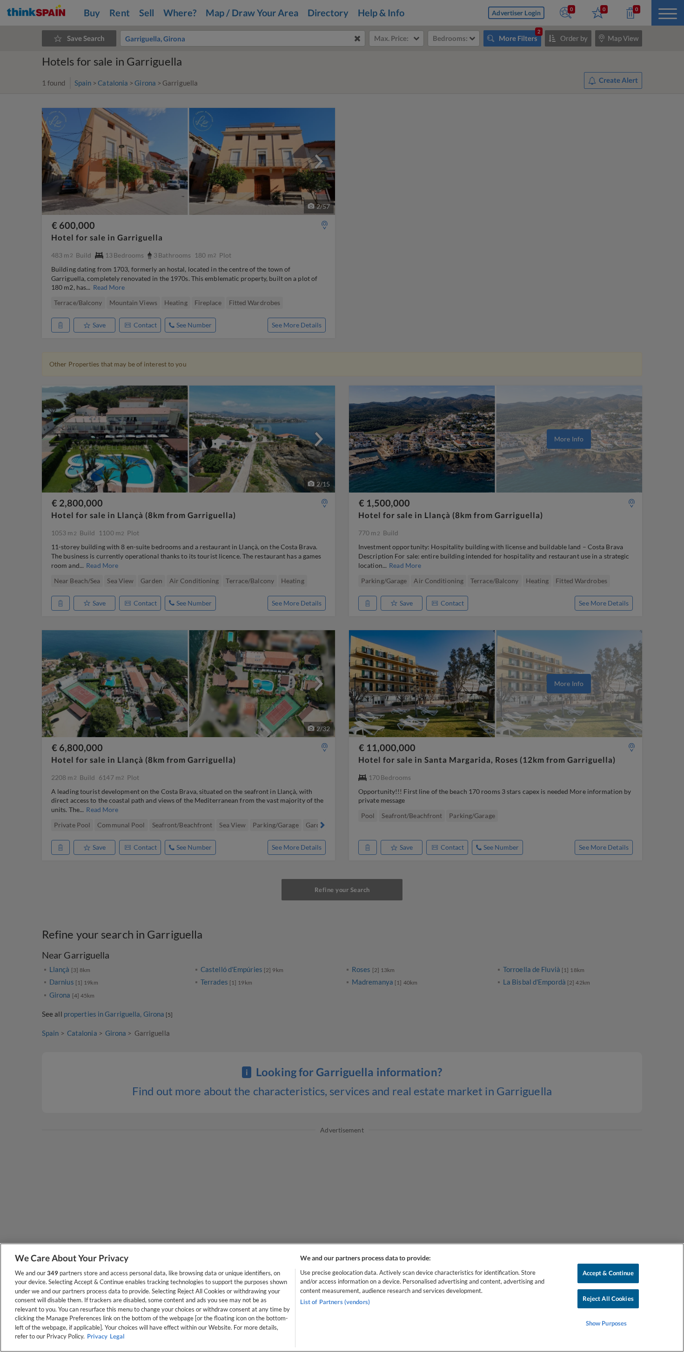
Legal (117, 1336)
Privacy (97, 1336)
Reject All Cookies (608, 1298)
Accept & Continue (608, 1273)
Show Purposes (606, 1323)
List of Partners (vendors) (335, 1301)
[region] (342, 1297)
